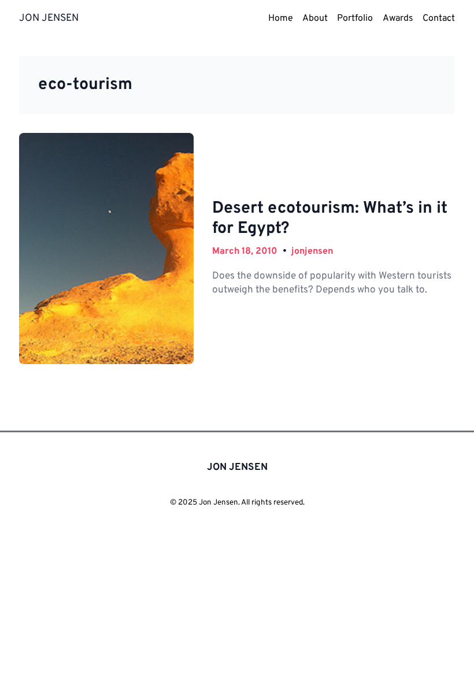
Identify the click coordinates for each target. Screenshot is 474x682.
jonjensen (312, 251)
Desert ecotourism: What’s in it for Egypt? (329, 219)
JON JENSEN (49, 18)
